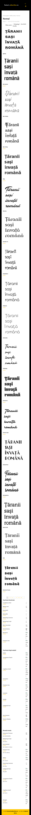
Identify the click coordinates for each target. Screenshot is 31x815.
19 (21, 597)
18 (18, 597)
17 (16, 597)
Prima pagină (6, 15)
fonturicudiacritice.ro (12, 811)
